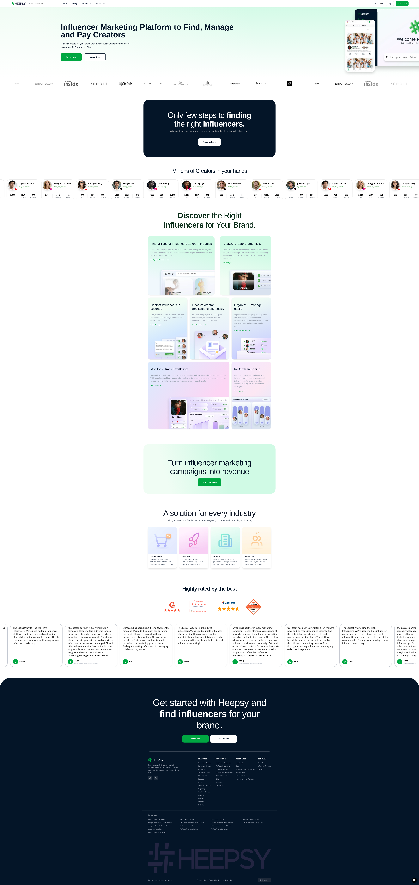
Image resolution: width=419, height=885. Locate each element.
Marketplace (202, 776)
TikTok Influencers (222, 769)
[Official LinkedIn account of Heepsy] (156, 778)
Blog (237, 766)
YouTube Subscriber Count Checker (192, 822)
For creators (100, 4)
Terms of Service (214, 880)
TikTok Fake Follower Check (221, 826)
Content (201, 795)
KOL (217, 779)
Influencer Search (204, 766)
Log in (390, 4)
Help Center (240, 763)
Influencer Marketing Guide (245, 769)
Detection (201, 805)
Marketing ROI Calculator (251, 819)
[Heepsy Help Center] (375, 3)
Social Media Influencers (224, 772)
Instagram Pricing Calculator (157, 832)
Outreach (201, 769)
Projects (201, 779)
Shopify (200, 802)
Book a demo (95, 57)
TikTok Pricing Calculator (219, 829)
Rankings (219, 782)
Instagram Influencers (223, 763)
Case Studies (240, 776)
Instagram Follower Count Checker (160, 822)
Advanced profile (204, 772)
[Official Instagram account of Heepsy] (150, 778)
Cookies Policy (227, 880)
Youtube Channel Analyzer (189, 826)
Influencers (219, 785)
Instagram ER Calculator (156, 819)
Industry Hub (240, 772)
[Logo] (18, 3)
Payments (201, 798)
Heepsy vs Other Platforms (245, 779)
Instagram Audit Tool (155, 829)
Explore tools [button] (152, 815)
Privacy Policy (202, 880)
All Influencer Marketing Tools (253, 822)
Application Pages (204, 785)
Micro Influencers (222, 776)
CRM (200, 782)
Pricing (74, 4)
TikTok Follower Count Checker (222, 822)
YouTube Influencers (223, 766)
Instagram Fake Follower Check (159, 826)
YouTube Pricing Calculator (189, 829)
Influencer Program (264, 766)
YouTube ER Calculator (188, 819)
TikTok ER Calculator (218, 819)
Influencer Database (205, 763)
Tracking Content (204, 792)
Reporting (201, 789)
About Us (261, 763)
